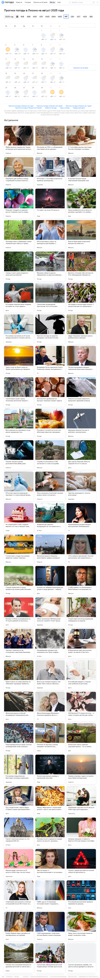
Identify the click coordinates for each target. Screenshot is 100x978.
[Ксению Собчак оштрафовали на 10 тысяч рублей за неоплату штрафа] (18, 612)
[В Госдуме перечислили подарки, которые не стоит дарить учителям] (18, 297)
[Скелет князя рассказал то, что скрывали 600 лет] (18, 832)
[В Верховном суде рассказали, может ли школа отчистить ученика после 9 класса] (81, 643)
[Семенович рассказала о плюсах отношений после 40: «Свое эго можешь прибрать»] (18, 895)
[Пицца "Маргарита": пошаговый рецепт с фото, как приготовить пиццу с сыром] (50, 801)
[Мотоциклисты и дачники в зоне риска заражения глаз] (18, 423)
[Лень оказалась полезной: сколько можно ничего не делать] (50, 486)
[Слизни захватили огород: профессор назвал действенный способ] (18, 580)
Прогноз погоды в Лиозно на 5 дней (49, 106)
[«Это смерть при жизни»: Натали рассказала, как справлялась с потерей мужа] (81, 549)
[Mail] (3, 2)
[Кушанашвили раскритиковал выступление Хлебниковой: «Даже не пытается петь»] (81, 518)
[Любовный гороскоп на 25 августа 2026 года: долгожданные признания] (81, 801)
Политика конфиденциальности (39, 976)
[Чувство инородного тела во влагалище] (81, 486)
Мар (35, 16)
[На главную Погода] (9, 2)
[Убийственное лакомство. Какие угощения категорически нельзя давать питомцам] (18, 140)
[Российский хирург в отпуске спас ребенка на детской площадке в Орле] (81, 675)
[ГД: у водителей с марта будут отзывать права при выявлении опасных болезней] (18, 801)
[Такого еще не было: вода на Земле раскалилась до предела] (18, 360)
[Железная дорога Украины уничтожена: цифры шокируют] (50, 549)
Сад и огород (64, 108)
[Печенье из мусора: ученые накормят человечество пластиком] (50, 738)
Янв (22, 16)
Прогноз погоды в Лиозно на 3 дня (21, 106)
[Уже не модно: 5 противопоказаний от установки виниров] (50, 863)
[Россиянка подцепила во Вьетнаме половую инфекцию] (18, 769)
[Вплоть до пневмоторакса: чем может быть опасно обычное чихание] (50, 675)
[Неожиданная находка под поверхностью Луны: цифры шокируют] (50, 643)
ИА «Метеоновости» (92, 976)
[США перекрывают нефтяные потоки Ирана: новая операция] (50, 926)
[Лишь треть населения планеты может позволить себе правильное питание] (81, 926)
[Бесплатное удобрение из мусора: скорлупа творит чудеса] (50, 392)
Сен (72, 16)
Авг (66, 16)
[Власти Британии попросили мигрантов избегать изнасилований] (81, 235)
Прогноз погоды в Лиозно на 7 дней (78, 106)
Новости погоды (51, 108)
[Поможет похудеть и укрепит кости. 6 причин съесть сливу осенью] (18, 203)
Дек (91, 16)
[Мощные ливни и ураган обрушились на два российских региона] (50, 266)
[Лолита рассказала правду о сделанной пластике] (50, 769)
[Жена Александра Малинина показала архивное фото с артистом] (50, 706)
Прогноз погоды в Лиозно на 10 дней (28, 108)
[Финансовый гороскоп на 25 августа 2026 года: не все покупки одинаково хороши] (18, 863)
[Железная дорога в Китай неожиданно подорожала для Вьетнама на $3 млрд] (18, 706)
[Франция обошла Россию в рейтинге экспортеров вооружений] (81, 423)
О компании (9, 976)
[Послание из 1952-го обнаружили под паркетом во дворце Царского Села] (50, 140)
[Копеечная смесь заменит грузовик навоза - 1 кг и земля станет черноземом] (81, 738)
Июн (54, 16)
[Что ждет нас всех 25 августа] (50, 203)
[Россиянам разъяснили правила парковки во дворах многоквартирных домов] (81, 895)
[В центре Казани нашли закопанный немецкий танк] (81, 172)
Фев (28, 16)
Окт (78, 16)
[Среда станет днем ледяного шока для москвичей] (18, 266)
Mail (3, 976)
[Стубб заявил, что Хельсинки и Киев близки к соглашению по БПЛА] (81, 580)
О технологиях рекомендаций (58, 976)
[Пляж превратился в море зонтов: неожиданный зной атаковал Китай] (18, 738)
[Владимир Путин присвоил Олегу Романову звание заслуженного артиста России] (50, 360)
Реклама (16, 976)
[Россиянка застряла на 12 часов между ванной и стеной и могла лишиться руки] (18, 329)
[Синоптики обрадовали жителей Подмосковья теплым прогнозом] (50, 958)
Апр (41, 16)
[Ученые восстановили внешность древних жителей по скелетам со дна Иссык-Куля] (18, 958)
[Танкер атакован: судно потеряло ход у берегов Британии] (81, 769)
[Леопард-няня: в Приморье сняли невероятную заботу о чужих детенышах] (18, 235)
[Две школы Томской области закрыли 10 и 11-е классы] (81, 455)
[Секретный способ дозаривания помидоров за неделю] (81, 612)
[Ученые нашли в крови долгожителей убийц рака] (18, 455)
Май (47, 16)
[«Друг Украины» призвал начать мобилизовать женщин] (81, 329)
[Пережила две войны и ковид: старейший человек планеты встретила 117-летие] (18, 172)
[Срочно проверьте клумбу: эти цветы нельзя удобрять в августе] (81, 958)
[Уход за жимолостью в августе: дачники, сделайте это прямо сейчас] (81, 203)
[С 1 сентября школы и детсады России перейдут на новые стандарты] (81, 140)
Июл (60, 16)
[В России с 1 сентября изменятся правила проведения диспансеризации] (50, 172)
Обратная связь (72, 976)
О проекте (26, 976)
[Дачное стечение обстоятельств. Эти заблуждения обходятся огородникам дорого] (81, 266)
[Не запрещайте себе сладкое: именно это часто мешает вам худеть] (18, 518)
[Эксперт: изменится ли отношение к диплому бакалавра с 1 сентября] (18, 643)
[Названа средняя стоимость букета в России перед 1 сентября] (81, 832)
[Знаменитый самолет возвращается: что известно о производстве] (50, 518)
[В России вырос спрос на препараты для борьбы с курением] (50, 235)
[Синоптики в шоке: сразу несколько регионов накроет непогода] (18, 392)
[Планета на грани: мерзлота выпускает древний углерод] (81, 392)
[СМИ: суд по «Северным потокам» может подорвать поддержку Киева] (50, 895)
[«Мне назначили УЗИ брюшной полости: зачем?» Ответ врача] (50, 612)
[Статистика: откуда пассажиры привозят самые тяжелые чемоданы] (18, 549)
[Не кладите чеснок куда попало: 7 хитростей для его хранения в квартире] (81, 297)
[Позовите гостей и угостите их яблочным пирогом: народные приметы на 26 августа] (50, 423)
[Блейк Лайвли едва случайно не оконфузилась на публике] (18, 926)
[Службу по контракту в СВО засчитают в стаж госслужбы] (50, 455)
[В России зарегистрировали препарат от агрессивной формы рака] (18, 486)
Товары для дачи (79, 108)
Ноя (85, 16)
